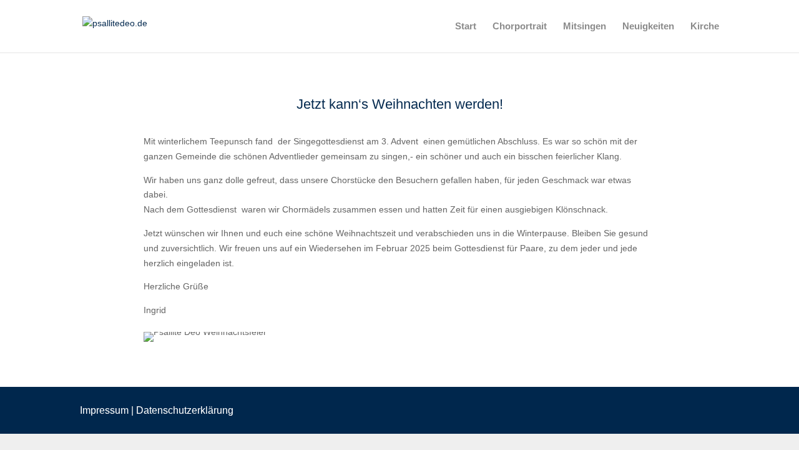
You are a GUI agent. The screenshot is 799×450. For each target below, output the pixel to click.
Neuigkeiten (648, 26)
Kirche (704, 26)
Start (465, 26)
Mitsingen (584, 26)
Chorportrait (520, 26)
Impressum (104, 410)
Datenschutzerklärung (184, 410)
